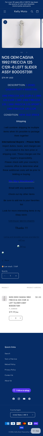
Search (7, 353)
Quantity (5, 271)
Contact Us (9, 375)
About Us (8, 380)
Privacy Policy (10, 370)
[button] (4, 11)
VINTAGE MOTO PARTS (21, 221)
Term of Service (11, 359)
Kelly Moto (17, 432)
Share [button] (7, 260)
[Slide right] (26, 52)
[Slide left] (16, 52)
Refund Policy (10, 364)
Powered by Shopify (28, 432)
